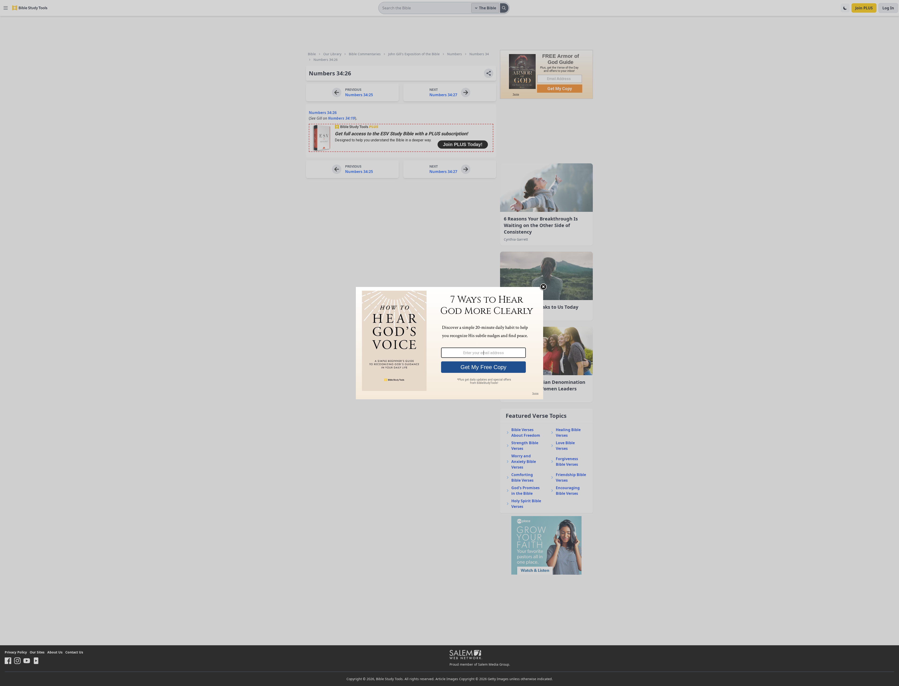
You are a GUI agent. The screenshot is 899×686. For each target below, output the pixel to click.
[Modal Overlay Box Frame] (449, 343)
